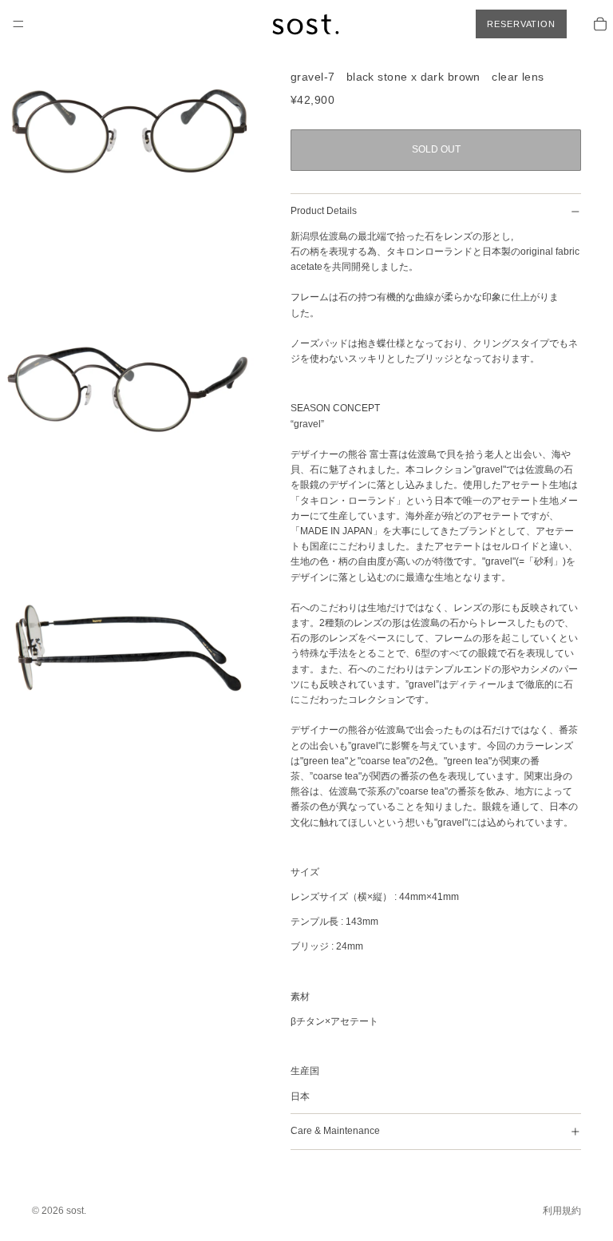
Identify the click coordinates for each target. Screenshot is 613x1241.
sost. (76, 1210)
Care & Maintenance (335, 1130)
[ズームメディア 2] (129, 388)
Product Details (324, 210)
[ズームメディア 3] (129, 646)
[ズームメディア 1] (129, 129)
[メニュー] (18, 24)
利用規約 (562, 1210)
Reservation (521, 24)
